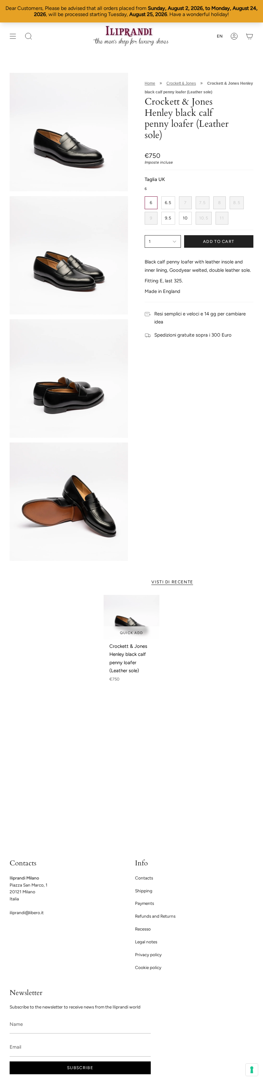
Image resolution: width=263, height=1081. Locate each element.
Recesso (143, 928)
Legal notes (146, 941)
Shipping (143, 890)
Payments (144, 903)
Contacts (144, 877)
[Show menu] (13, 36)
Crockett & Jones (181, 83)
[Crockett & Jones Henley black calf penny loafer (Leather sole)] (131, 617)
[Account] (234, 36)
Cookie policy (148, 967)
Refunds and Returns (155, 916)
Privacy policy (148, 954)
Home (150, 83)
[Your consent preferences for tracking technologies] (252, 1070)
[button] (28, 36)
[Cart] (249, 36)
